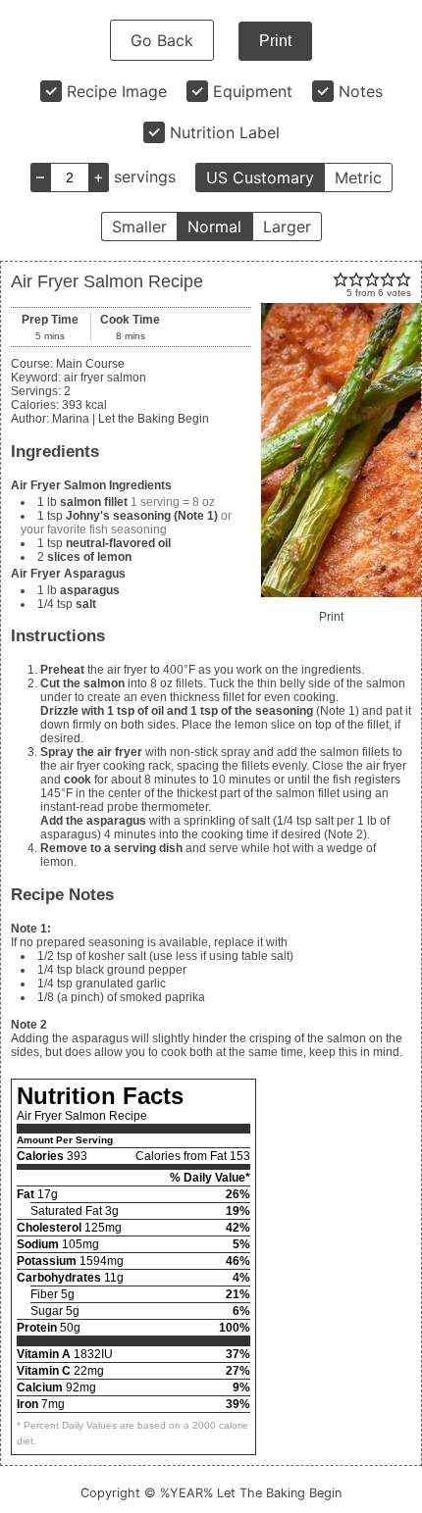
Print (275, 40)
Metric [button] (358, 177)
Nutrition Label (225, 132)
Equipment (252, 91)
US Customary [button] (260, 177)
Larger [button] (287, 226)
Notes (361, 91)
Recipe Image (117, 91)
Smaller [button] (139, 226)
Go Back (162, 40)
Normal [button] (214, 226)
